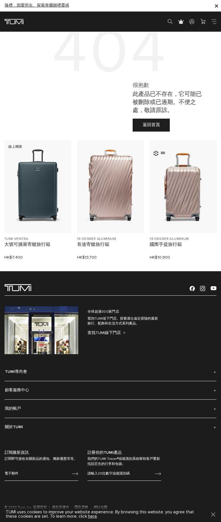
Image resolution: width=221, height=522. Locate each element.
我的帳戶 (13, 409)
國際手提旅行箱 (166, 244)
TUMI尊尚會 (16, 372)
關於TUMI (14, 427)
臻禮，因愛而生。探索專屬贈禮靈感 (37, 5)
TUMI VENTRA (16, 239)
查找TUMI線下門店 (104, 333)
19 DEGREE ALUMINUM (96, 239)
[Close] (216, 5)
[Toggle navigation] (213, 21)
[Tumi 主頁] (14, 21)
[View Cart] (202, 21)
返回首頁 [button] (151, 125)
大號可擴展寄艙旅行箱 (27, 244)
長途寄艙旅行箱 (93, 244)
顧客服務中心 (17, 390)
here (92, 516)
